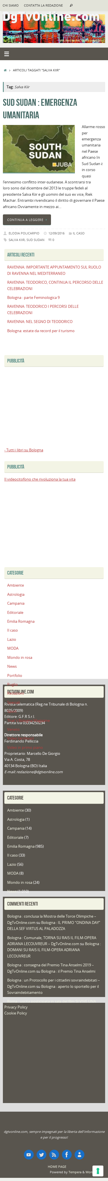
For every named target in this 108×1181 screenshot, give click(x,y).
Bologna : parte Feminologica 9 (33, 297)
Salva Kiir (17, 240)
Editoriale (15, 612)
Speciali (13, 702)
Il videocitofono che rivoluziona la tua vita (39, 479)
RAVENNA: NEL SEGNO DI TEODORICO (40, 321)
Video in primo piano (25, 747)
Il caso (79, 233)
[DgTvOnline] (29, 1155)
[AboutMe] (79, 1155)
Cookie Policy (15, 1013)
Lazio (11, 639)
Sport (12, 711)
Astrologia (15, 594)
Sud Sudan (35, 240)
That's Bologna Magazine (28, 720)
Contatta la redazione (43, 5)
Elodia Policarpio (24, 233)
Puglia (12, 684)
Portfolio (14, 675)
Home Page (57, 1166)
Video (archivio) (20, 738)
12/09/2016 (56, 233)
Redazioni (15, 693)
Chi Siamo (11, 5)
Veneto (13, 729)
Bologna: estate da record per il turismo (41, 330)
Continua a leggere (25, 220)
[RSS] (54, 1155)
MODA (12, 648)
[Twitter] (41, 1155)
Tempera (75, 1172)
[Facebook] (67, 1155)
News (12, 666)
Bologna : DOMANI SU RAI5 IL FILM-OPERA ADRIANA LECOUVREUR (54, 950)
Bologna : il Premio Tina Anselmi (68, 971)
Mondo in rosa (19, 657)
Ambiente (15, 585)
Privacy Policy (16, 1007)
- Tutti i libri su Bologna (23, 450)
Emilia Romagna (21, 621)
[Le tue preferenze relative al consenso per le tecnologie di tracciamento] (97, 1171)
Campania (15, 603)
